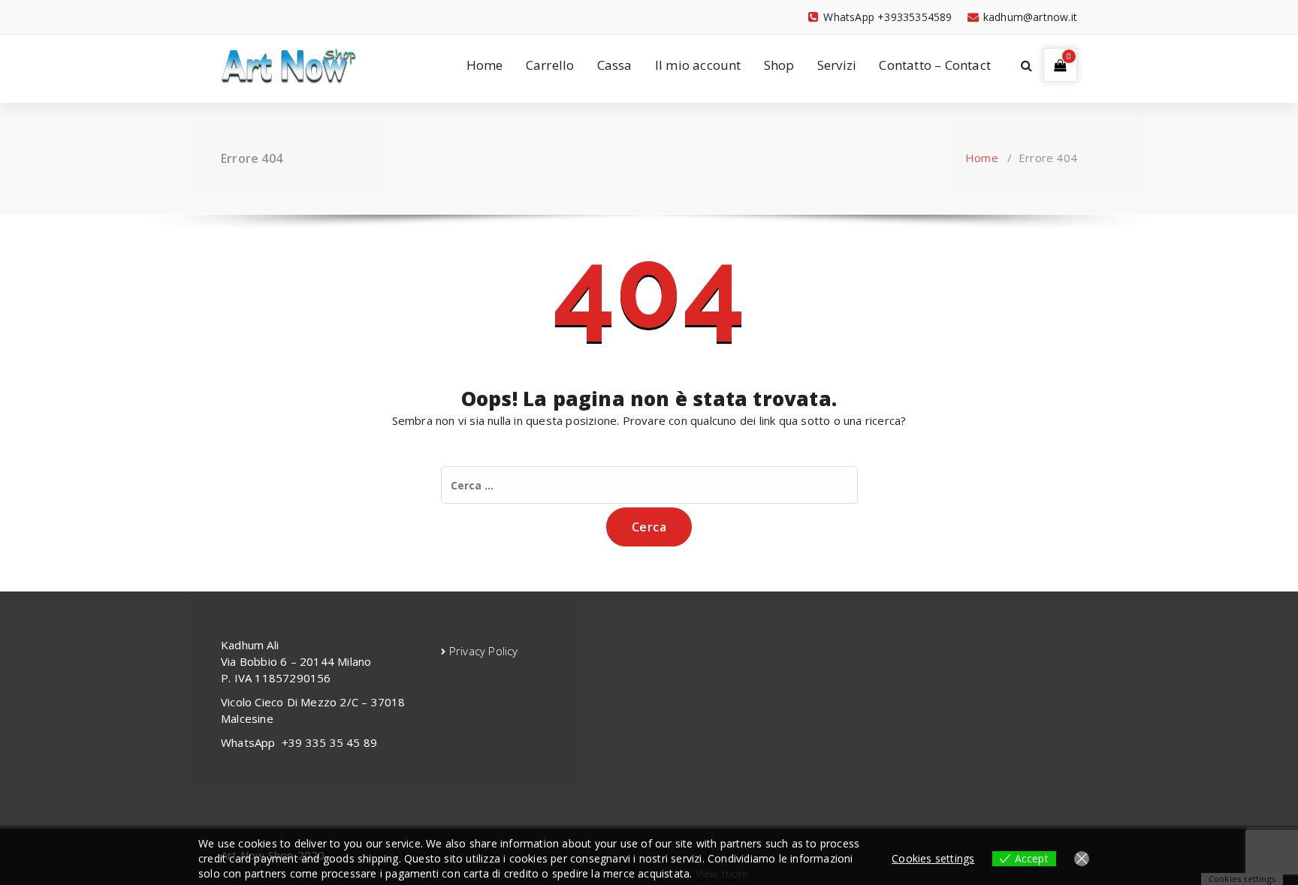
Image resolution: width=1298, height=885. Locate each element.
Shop (779, 65)
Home (484, 65)
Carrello (550, 65)
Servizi (836, 65)
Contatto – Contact (935, 65)
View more (722, 873)
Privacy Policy (483, 650)
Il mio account (698, 65)
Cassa (614, 65)
